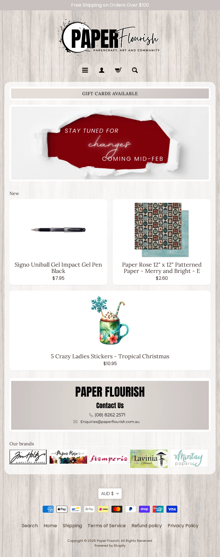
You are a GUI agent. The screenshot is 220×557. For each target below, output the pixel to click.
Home (50, 525)
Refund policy (146, 525)
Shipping (72, 525)
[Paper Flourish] (110, 37)
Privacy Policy (183, 525)
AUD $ (107, 493)
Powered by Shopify (110, 545)
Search (30, 525)
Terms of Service (107, 525)
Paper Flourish (108, 540)
